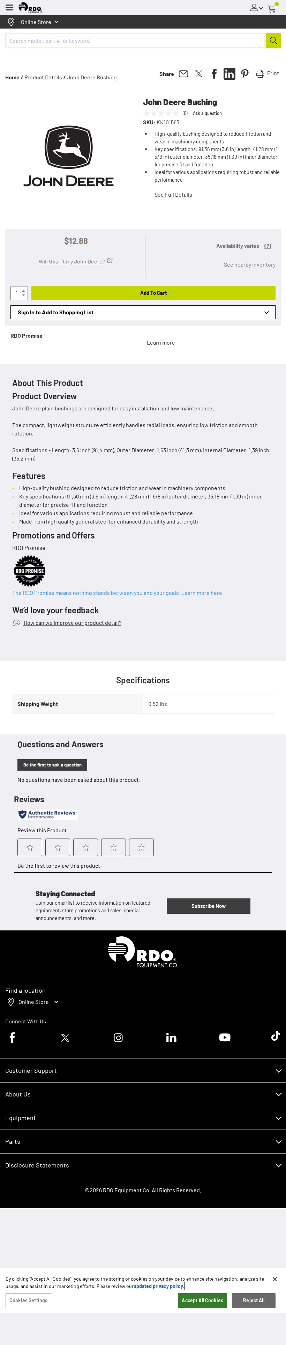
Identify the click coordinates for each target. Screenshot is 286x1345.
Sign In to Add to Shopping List (55, 312)
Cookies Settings (28, 1300)
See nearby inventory (250, 264)
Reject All (253, 1300)
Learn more (161, 342)
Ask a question (207, 113)
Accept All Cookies (202, 1300)
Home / (14, 77)
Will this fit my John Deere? (72, 261)
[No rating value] (163, 113)
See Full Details (173, 194)
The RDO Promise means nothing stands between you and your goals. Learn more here (117, 592)
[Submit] (273, 40)
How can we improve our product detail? (72, 622)
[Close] (275, 1279)
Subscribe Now (208, 906)
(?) (267, 245)
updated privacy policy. (159, 1286)
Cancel (32, 1315)
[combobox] (143, 40)
